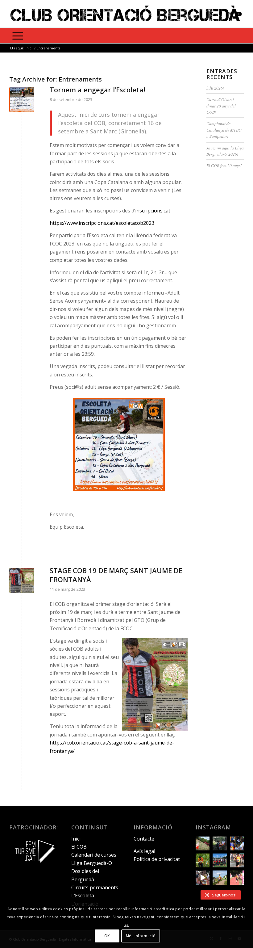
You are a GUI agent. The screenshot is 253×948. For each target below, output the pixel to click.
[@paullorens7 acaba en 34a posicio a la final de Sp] (237, 860)
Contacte (144, 838)
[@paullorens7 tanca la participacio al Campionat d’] (202, 860)
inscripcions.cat (152, 210)
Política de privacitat (157, 859)
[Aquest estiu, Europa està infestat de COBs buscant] (219, 860)
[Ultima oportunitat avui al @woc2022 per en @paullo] (219, 877)
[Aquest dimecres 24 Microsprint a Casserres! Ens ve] (237, 843)
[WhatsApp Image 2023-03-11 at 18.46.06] (21, 580)
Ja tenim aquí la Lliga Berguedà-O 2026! (225, 151)
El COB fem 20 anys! (224, 165)
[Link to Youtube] (239, 14)
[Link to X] (211, 14)
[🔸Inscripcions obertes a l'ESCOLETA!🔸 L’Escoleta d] (202, 843)
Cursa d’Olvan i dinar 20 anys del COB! (221, 105)
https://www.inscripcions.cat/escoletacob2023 (102, 223)
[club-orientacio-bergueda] (126, 13)
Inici (76, 838)
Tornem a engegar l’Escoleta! (97, 89)
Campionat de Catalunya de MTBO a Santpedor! (224, 129)
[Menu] (17, 35)
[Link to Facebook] (220, 14)
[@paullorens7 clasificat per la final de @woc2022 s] (202, 877)
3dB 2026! (215, 88)
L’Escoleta (82, 895)
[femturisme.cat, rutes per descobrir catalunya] (33, 865)
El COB (79, 846)
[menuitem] (17, 35)
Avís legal (144, 851)
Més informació (141, 935)
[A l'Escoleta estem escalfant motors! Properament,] (219, 843)
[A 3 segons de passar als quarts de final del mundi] (237, 877)
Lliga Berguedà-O (91, 863)
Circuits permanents (94, 887)
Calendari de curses (93, 854)
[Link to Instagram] (229, 14)
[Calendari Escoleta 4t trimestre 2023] (21, 99)
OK (107, 935)
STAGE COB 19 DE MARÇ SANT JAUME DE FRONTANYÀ (116, 575)
